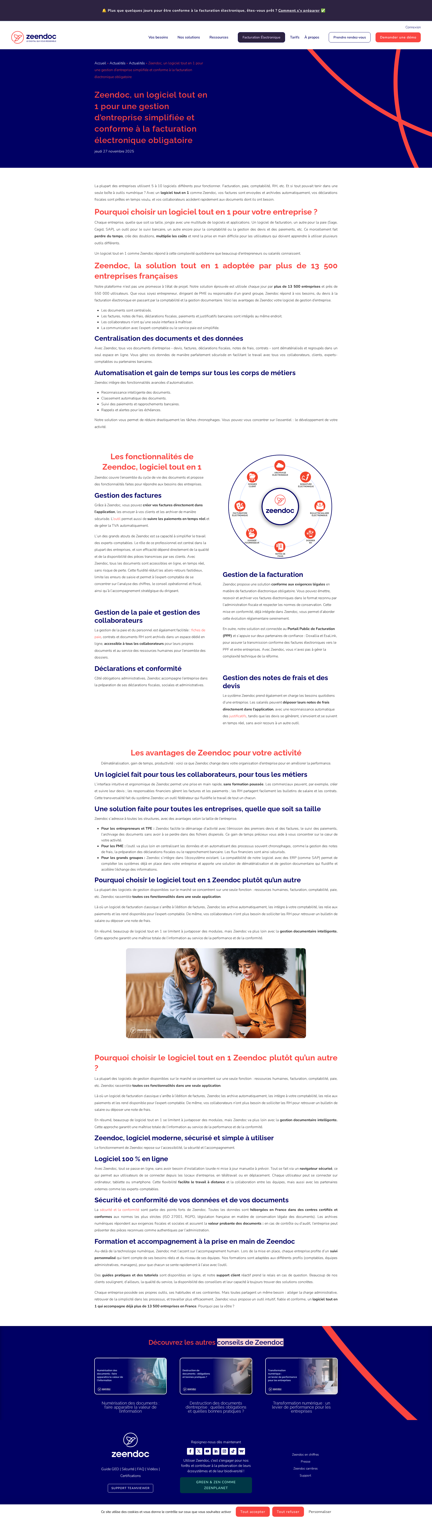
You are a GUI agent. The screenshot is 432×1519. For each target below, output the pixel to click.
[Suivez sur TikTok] (233, 1451)
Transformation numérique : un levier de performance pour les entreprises (301, 1407)
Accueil (100, 63)
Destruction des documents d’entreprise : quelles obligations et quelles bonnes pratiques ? (216, 1407)
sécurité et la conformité (119, 1209)
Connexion (413, 27)
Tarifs (294, 37)
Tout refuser (288, 1511)
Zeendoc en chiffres (305, 1454)
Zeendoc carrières (305, 1468)
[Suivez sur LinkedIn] (216, 1451)
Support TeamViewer (130, 1488)
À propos (311, 37)
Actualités (118, 63)
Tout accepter (252, 1511)
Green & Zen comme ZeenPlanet (216, 1485)
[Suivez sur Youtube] (207, 1451)
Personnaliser (320, 1511)
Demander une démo (398, 37)
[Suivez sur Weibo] (241, 1451)
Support (305, 1475)
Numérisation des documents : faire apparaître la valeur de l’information (130, 1407)
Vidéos (152, 1469)
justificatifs (237, 716)
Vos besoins (158, 37)
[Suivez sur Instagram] (224, 1451)
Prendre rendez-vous (349, 37)
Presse (305, 1461)
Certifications (130, 1475)
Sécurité (128, 1469)
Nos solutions (189, 37)
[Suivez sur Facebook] (190, 1451)
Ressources (218, 37)
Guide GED (110, 1469)
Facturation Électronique (261, 37)
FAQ (140, 1469)
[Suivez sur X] (199, 1451)
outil (117, 518)
